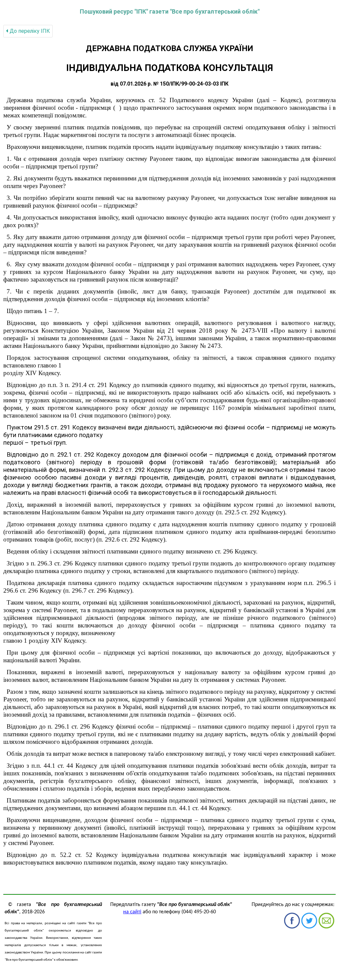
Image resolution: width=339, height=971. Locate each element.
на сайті (132, 912)
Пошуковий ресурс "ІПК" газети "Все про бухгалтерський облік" (170, 11)
